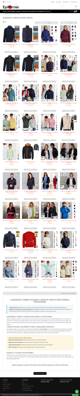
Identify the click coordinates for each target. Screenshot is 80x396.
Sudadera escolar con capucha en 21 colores (49, 250)
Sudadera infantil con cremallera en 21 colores (30, 280)
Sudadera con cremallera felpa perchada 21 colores (30, 103)
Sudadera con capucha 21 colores (49, 73)
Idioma (5, 1)
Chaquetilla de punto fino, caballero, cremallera (49, 162)
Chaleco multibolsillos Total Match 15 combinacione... (30, 44)
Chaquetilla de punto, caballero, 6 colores (69, 191)
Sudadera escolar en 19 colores (11, 279)
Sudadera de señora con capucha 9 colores (49, 103)
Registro (52, 1)
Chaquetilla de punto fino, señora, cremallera (68, 162)
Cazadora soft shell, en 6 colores (68, 220)
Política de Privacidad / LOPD (27, 386)
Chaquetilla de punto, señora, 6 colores (49, 221)
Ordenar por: (37, 22)
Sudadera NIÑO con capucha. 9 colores (11, 162)
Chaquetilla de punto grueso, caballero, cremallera (11, 191)
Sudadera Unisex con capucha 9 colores (31, 133)
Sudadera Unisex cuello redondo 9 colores (49, 133)
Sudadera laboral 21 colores (11, 132)
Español (9, 1)
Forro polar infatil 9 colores (68, 279)
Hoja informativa (6, 388)
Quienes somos (25, 384)
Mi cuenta (5, 382)
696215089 (45, 382)
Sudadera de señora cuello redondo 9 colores (68, 103)
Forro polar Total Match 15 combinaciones (11, 74)
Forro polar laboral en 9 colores (49, 44)
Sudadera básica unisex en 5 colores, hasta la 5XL (30, 250)
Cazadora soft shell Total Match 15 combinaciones (11, 44)
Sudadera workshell (30, 161)
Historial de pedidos (7, 384)
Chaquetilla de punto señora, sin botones (49, 191)
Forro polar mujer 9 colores (68, 44)
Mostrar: (62, 22)
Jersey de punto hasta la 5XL (11, 250)
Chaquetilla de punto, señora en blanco (30, 221)
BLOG (23, 382)
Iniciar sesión (58, 1)
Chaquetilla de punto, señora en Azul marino (11, 221)
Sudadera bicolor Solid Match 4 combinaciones (68, 133)
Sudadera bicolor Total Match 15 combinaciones (30, 74)
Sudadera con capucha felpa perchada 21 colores (11, 103)
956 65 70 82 (65, 382)
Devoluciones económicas (27, 390)
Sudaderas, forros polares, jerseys (12, 14)
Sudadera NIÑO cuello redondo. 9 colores (49, 280)
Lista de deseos (6, 386)
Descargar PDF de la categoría (40, 373)
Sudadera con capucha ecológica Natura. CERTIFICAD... (68, 74)
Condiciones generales (26, 388)
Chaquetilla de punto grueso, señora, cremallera (30, 191)
